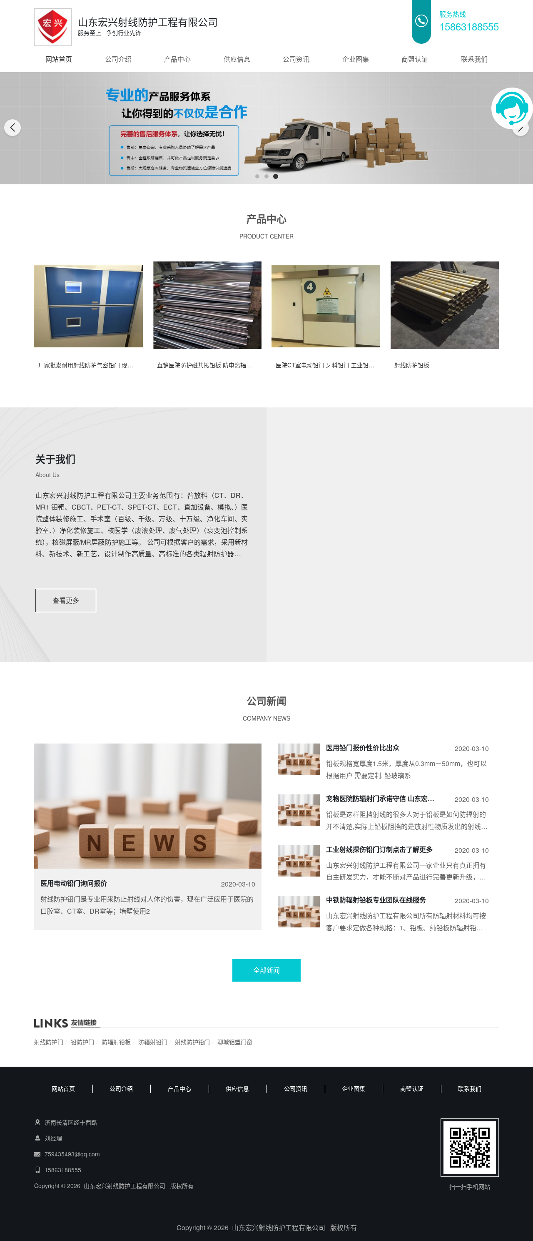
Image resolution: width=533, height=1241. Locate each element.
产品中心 (177, 59)
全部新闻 (266, 970)
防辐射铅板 (116, 1042)
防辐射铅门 (152, 1042)
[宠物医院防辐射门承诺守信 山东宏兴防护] (299, 810)
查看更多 (65, 600)
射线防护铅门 (192, 1042)
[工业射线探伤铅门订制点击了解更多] (299, 861)
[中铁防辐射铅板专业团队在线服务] (299, 911)
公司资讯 (296, 59)
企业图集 (355, 59)
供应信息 (237, 59)
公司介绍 (118, 59)
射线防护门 (48, 1042)
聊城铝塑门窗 (234, 1042)
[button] (257, 176)
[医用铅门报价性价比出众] (299, 759)
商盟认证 (414, 59)
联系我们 (474, 59)
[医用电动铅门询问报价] (148, 829)
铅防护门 (82, 1042)
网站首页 (58, 59)
